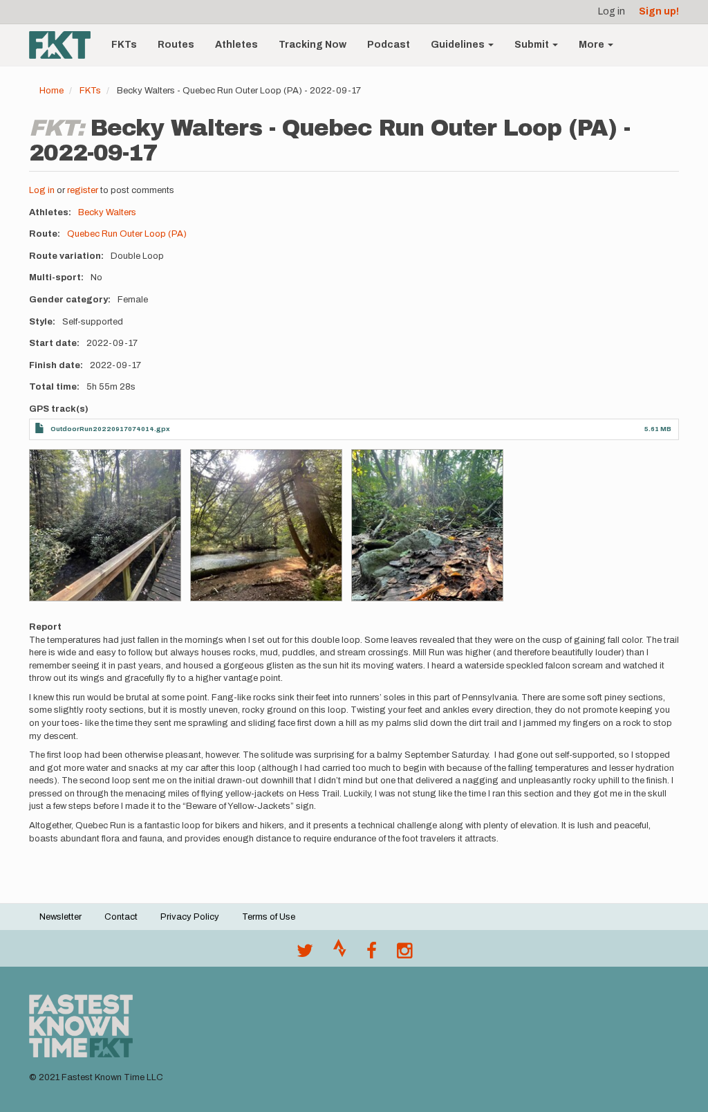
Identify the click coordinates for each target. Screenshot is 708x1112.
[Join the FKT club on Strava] (339, 954)
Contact (121, 917)
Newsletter (60, 917)
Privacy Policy (189, 917)
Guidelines (459, 44)
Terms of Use (268, 917)
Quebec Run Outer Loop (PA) (127, 234)
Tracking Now (312, 44)
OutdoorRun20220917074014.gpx (110, 428)
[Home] (65, 45)
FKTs (124, 44)
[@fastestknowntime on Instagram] (404, 954)
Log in (611, 11)
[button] (105, 525)
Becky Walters (107, 212)
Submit (532, 44)
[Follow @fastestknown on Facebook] (371, 954)
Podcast (388, 44)
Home (51, 90)
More (592, 44)
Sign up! (659, 11)
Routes (176, 44)
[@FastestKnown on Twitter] (305, 954)
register (82, 190)
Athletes (236, 44)
